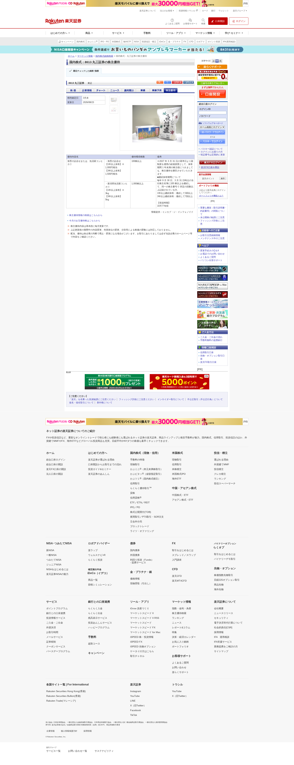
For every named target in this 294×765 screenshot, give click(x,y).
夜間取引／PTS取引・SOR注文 (147, 516)
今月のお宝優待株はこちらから (84, 220)
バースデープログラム (58, 651)
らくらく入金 (95, 608)
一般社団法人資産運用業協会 (156, 722)
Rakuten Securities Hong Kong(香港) (66, 691)
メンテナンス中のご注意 (212, 238)
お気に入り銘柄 (180, 641)
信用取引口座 (207, 352)
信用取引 (135, 483)
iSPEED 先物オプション (143, 646)
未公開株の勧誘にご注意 (212, 217)
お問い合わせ (179, 667)
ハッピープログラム (99, 627)
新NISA (50, 550)
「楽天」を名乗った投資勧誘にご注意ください (92, 399)
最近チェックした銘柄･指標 (86, 71)
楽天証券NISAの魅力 (57, 574)
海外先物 (219, 589)
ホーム (71, 56)
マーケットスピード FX (142, 627)
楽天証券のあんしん (99, 474)
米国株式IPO (179, 474)
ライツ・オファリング (142, 531)
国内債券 (135, 550)
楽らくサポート (180, 672)
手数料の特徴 (137, 459)
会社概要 (219, 608)
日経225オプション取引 (227, 579)
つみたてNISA (53, 559)
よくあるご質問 (208, 257)
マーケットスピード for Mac (145, 632)
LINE (132, 700)
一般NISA (51, 555)
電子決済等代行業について (228, 622)
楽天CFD (177, 576)
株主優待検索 (179, 613)
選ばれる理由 (221, 459)
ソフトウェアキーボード (212, 123)
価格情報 (135, 578)
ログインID (204, 109)
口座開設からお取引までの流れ (104, 464)
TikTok (133, 715)
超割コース (94, 643)
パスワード (204, 116)
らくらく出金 (95, 613)
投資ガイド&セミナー (99, 469)
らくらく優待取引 (141, 488)
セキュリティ (221, 618)
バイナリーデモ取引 (224, 559)
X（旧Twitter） (138, 705)
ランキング (220, 478)
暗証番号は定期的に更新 (213, 154)
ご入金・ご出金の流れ (211, 337)
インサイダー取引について (171, 399)
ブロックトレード (139, 526)
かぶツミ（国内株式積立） (145, 478)
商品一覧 (93, 579)
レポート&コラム (181, 627)
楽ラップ (93, 550)
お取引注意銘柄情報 (210, 235)
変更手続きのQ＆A (209, 250)
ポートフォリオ (180, 646)
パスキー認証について (212, 149)
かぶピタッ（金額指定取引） (146, 473)
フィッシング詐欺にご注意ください (136, 399)
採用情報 (219, 632)
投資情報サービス (55, 618)
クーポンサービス (55, 646)
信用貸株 (135, 497)
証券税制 (51, 641)
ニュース (177, 622)
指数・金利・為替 (181, 608)
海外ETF (176, 478)
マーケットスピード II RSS (144, 618)
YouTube (135, 696)
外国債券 (135, 555)
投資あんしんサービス (100, 622)
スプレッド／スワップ (184, 555)
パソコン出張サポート (211, 260)
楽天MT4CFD (179, 580)
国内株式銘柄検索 (104, 56)
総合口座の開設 (54, 464)
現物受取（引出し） (141, 583)
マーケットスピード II (142, 613)
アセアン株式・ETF (182, 499)
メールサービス (54, 637)
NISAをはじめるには (57, 569)
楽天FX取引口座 (208, 362)
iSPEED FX (136, 641)
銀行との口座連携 (55, 613)
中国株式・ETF (180, 495)
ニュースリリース (223, 613)
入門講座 (177, 559)
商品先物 (219, 584)
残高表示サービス (97, 618)
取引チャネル (137, 656)
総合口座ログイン (55, 459)
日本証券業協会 (59, 722)
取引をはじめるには (182, 550)
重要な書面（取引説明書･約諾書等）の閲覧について (213, 210)
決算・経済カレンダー (184, 637)
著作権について (104, 402)
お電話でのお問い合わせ (212, 254)
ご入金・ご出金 (54, 622)
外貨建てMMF (221, 464)
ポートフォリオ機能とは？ (211, 196)
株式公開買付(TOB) (140, 512)
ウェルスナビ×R (96, 555)
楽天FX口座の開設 (56, 469)
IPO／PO (135, 507)
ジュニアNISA (53, 564)
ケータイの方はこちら (142, 651)
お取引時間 (52, 632)
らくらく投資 (95, 559)
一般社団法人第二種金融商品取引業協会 (128, 722)
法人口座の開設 (54, 474)
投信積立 (219, 469)
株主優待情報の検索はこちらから (85, 215)
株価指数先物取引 (223, 575)
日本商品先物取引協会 (102, 722)
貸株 (132, 493)
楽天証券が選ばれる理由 (101, 459)
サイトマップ (221, 651)
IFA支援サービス (223, 641)
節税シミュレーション (100, 584)
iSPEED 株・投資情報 (141, 637)
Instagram (135, 691)
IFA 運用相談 (221, 637)
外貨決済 (51, 627)
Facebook (135, 710)
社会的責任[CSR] (223, 627)
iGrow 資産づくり (139, 608)
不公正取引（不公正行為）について (205, 399)
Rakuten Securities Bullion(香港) (63, 696)
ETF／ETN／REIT (140, 502)
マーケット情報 (85, 56)
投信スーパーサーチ (224, 483)
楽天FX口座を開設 (210, 167)
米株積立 (177, 469)
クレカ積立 (220, 474)
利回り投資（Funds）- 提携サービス (142, 561)
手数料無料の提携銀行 (211, 340)
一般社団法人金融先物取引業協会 (80, 722)
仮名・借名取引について (81, 402)
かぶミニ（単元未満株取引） (146, 468)
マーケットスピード (141, 622)
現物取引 (135, 464)
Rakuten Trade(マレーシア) (61, 700)
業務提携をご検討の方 (226, 646)
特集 (174, 632)
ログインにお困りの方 (212, 151)
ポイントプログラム (57, 608)
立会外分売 (136, 521)
